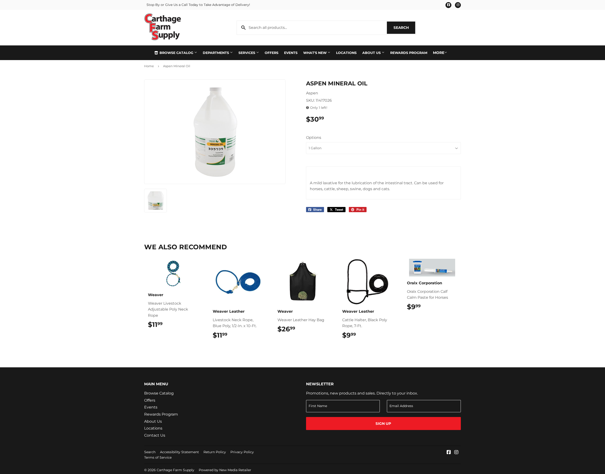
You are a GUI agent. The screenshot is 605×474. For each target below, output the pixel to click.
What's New (315, 53)
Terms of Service (158, 457)
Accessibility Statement (179, 452)
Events (291, 53)
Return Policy (214, 452)
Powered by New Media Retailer (225, 470)
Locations (346, 53)
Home (149, 66)
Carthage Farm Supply (175, 470)
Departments (216, 53)
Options (313, 137)
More (438, 52)
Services (247, 53)
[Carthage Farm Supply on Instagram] (456, 452)
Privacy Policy (242, 452)
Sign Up (383, 423)
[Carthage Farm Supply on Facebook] (449, 452)
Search (404, 27)
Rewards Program (408, 53)
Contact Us (154, 435)
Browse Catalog (176, 53)
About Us (372, 53)
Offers (271, 53)
